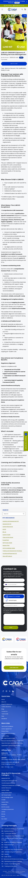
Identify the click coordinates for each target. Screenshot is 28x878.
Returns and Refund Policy (8, 733)
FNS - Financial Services (7, 844)
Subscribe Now (14, 667)
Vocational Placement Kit (10, 553)
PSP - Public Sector (6, 856)
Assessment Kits (5, 778)
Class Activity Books (6, 792)
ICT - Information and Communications (11, 849)
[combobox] (14, 513)
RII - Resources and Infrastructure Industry (12, 859)
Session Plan (6, 545)
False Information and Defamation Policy (12, 743)
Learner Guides (5, 790)
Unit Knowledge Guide (9, 548)
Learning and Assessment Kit (11, 521)
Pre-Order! (4, 819)
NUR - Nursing (4, 854)
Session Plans (4, 802)
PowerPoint (6, 540)
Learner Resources (8, 526)
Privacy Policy (5, 731)
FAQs (2, 716)
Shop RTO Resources (6, 704)
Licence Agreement (6, 729)
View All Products (7, 556)
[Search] (23, 513)
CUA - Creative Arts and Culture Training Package (12, 839)
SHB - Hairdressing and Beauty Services (11, 861)
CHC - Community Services (8, 833)
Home (3, 699)
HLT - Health (4, 847)
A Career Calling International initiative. (15, 872)
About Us (3, 702)
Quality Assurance (6, 706)
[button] (2, 9)
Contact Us (4, 711)
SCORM (3, 800)
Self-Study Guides (6, 795)
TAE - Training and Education (9, 866)
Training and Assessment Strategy (12, 551)
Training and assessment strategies (10, 785)
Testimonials (4, 714)
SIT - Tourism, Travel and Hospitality (10, 864)
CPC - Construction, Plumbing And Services (12, 836)
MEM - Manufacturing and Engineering (11, 852)
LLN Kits (3, 811)
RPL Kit (4, 532)
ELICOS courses (5, 807)
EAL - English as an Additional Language (11, 842)
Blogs (2, 709)
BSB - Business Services (7, 831)
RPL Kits (3, 814)
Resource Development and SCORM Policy (12, 741)
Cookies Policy (5, 736)
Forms (3, 816)
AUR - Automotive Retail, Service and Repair (12, 828)
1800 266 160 (9, 5)
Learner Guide (6, 534)
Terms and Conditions (7, 726)
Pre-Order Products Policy (8, 738)
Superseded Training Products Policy (10, 745)
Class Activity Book (8, 537)
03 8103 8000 (8, 762)
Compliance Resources (7, 809)
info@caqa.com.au (19, 5)
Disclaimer (4, 718)
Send (10, 627)
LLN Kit (4, 529)
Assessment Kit (7, 524)
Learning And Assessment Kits (9, 780)
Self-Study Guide (7, 543)
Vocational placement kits (8, 783)
